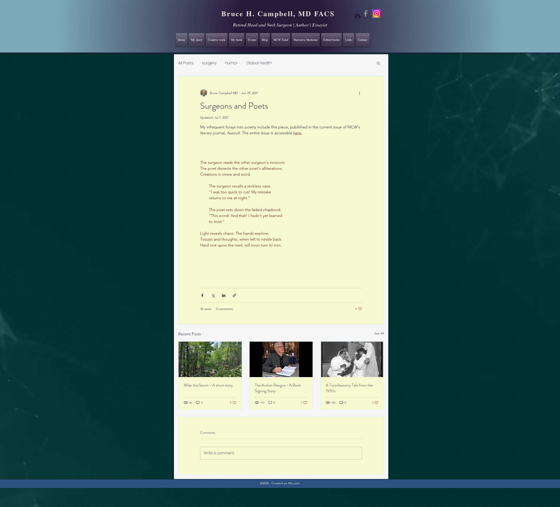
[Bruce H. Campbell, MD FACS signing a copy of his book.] (281, 359)
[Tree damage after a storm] (210, 359)
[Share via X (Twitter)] (213, 295)
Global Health (259, 63)
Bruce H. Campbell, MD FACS (278, 13)
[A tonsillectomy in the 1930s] (352, 359)
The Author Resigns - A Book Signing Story (278, 388)
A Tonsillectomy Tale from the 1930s (349, 388)
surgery (209, 63)
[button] (378, 63)
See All (379, 333)
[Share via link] (234, 295)
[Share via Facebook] (202, 295)
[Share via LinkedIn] (224, 295)
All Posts (185, 63)
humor (231, 63)
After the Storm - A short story (208, 385)
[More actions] (359, 93)
